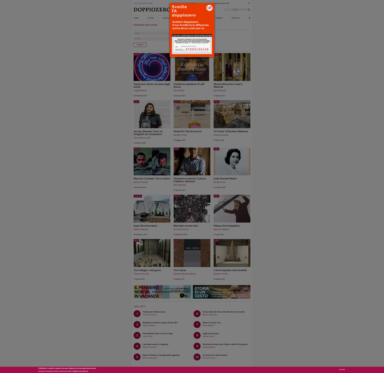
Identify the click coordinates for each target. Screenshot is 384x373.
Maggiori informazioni (80, 371)
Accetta (342, 369)
